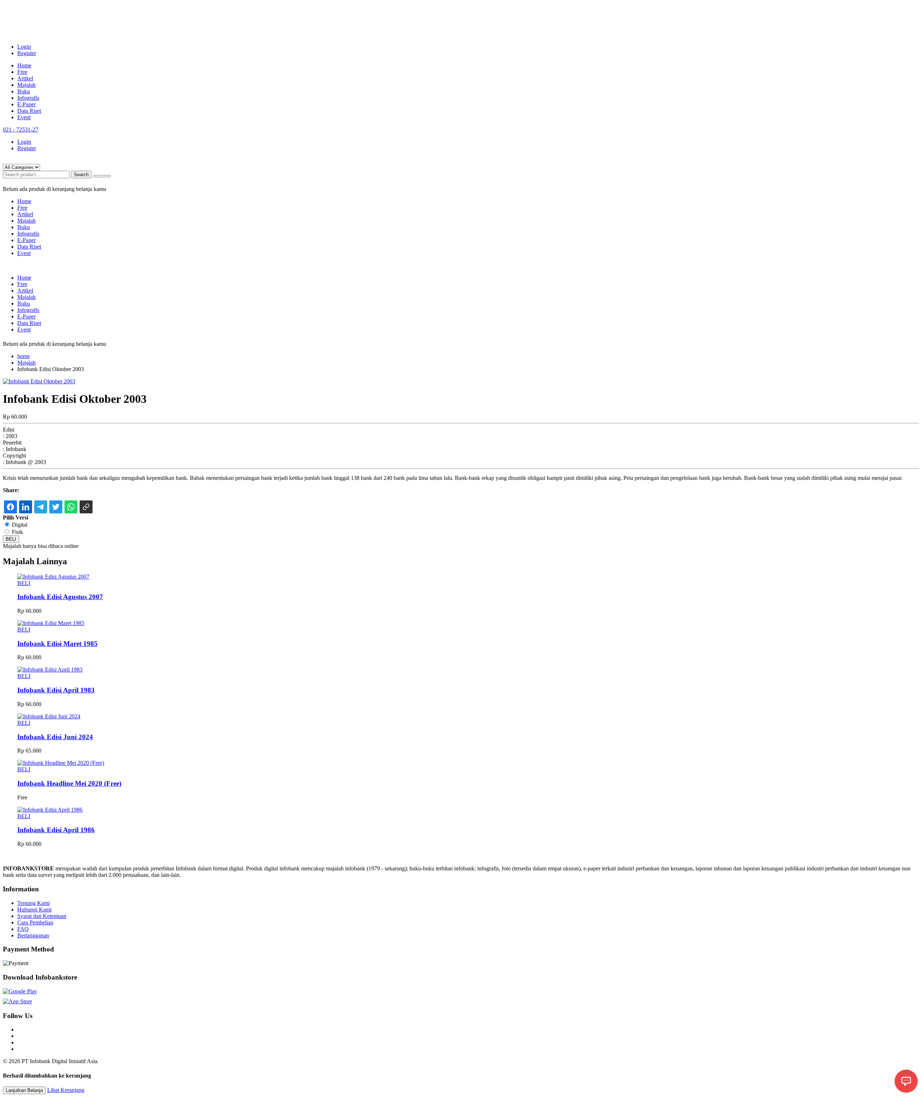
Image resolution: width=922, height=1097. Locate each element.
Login (24, 47)
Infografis (28, 98)
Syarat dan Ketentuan (41, 916)
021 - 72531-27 (20, 129)
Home (24, 65)
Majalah (26, 85)
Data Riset (29, 111)
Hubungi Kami (34, 909)
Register (26, 53)
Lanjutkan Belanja (24, 1090)
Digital (19, 525)
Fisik (17, 532)
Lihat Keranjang (65, 1090)
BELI (11, 539)
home (23, 356)
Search (81, 174)
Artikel (25, 78)
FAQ (23, 929)
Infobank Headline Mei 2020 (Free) (69, 783)
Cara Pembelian (35, 922)
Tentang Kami (33, 903)
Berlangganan (33, 935)
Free (22, 72)
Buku (23, 91)
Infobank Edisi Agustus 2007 (60, 597)
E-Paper (26, 104)
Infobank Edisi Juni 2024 (55, 737)
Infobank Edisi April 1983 (56, 690)
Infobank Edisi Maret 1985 (57, 643)
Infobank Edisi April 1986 (56, 830)
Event (24, 117)
